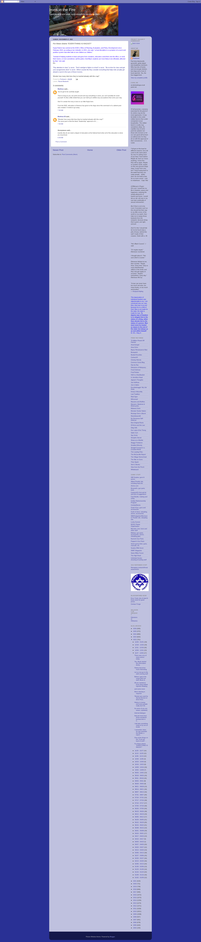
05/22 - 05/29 (139, 822)
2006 (135, 922)
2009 (135, 914)
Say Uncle (134, 435)
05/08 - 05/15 (139, 828)
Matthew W (62, 116)
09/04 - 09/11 (139, 781)
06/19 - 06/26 (139, 811)
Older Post (121, 150)
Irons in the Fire (62, 10)
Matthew (61, 89)
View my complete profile (139, 78)
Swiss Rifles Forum (137, 553)
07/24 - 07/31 (139, 797)
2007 (135, 920)
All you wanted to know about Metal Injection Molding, (141, 684)
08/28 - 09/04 (139, 783)
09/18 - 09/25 (139, 775)
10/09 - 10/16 (139, 767)
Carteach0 (134, 357)
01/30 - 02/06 (139, 866)
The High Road (136, 555)
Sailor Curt (134, 433)
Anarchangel (135, 345)
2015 (135, 897)
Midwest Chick (135, 408)
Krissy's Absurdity (136, 391)
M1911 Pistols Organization (135, 525)
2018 (135, 889)
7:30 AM (60, 110)
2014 (135, 900)
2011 (135, 908)
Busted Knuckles (136, 355)
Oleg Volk (134, 428)
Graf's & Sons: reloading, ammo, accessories (139, 512)
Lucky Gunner (135, 522)
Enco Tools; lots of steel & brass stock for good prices (139, 599)
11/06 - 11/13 (139, 756)
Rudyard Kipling (138, 291)
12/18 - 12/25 (139, 645)
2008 (135, 917)
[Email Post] (76, 79)
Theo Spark (135, 462)
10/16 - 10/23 (139, 764)
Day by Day (135, 365)
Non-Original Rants (137, 422)
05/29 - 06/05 (139, 819)
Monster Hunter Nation (138, 411)
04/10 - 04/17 (139, 839)
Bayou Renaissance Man (139, 350)
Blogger (112, 936)
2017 (135, 892)
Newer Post (58, 150)
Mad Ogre (134, 396)
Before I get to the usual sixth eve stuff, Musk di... (140, 678)
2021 (135, 881)
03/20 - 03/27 (139, 847)
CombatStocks (135, 505)
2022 (135, 639)
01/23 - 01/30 (139, 869)
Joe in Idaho (135, 385)
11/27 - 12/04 (139, 653)
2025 (135, 631)
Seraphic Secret (136, 437)
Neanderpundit (136, 416)
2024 (135, 634)
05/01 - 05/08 (139, 830)
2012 (135, 906)
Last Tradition (135, 394)
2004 (135, 928)
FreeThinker (135, 372)
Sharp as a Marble (137, 440)
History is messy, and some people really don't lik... (141, 704)
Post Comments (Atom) (69, 154)
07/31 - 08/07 (139, 795)
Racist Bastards (63, 81)
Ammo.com (134, 486)
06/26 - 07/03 (139, 808)
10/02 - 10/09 (139, 770)
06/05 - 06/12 (139, 817)
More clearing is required (139, 692)
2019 (135, 886)
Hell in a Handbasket (138, 375)
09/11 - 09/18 (139, 778)
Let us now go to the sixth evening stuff (141, 673)
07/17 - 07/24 (139, 800)
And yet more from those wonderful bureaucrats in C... (140, 718)
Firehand (136, 58)
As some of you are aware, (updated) (140, 709)
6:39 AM (60, 137)
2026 (135, 628)
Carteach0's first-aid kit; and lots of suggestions (138, 493)
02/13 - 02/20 (139, 861)
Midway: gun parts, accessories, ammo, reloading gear (137, 534)
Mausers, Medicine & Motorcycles (138, 405)
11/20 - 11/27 (139, 750)
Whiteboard (135, 469)
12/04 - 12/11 (139, 650)
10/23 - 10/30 (139, 761)
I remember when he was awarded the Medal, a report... (140, 732)
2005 (135, 925)
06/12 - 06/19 (139, 814)
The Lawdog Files (137, 452)
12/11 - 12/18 (139, 647)
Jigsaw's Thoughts (137, 380)
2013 (135, 903)
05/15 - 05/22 (139, 825)
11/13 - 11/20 (139, 753)
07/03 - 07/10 (139, 806)
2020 (135, 884)
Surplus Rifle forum (137, 548)
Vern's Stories (135, 464)
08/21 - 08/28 (139, 786)
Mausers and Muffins (138, 402)
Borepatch (134, 352)
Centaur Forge (136, 604)
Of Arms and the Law (138, 425)
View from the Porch (137, 467)
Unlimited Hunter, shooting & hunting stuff (138, 559)
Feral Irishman (135, 370)
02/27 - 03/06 (139, 855)
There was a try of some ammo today (140, 657)
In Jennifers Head (137, 377)
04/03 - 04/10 (139, 841)
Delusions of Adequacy (138, 367)
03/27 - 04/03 (139, 844)
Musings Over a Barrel (138, 413)
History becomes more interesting (140, 668)
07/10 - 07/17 (139, 803)
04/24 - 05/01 (139, 833)
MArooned (134, 399)
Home (90, 150)
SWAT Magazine (136, 550)
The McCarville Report (138, 454)
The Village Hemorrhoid (139, 457)
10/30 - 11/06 (139, 759)
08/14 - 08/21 (139, 789)
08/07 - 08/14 (139, 792)
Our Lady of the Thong (138, 430)
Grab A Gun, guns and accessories (138, 508)
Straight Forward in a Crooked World (138, 448)
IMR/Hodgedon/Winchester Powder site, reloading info (139, 517)
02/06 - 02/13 (139, 864)
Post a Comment (61, 142)
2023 (135, 637)
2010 (135, 911)
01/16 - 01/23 (139, 872)
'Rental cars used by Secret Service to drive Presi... (141, 697)
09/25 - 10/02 (139, 772)
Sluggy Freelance (136, 443)
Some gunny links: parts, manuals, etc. (139, 544)
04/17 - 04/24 (139, 836)
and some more (139, 689)
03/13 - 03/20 (139, 850)
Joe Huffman (135, 382)
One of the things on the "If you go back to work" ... (141, 739)
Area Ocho (134, 347)
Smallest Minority (136, 445)
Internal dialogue (140, 713)
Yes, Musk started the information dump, (140, 663)
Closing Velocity (136, 360)
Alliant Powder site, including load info (137, 482)
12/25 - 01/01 (139, 642)
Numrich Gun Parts (137, 539)
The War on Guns (137, 459)
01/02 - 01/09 (139, 877)
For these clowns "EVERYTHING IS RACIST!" (141, 745)
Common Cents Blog (138, 362)
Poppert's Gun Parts (137, 541)
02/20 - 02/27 (139, 858)
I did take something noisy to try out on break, (141, 725)
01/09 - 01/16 (139, 875)
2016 (135, 895)
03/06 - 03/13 (139, 852)
